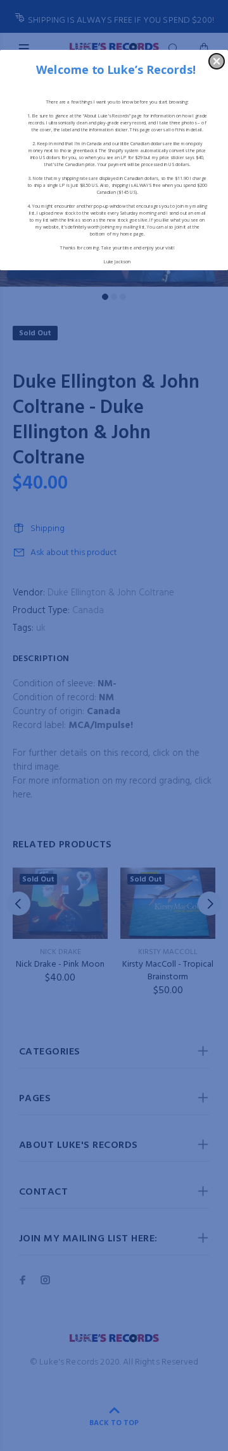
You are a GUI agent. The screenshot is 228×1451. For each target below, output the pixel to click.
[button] (216, 61)
